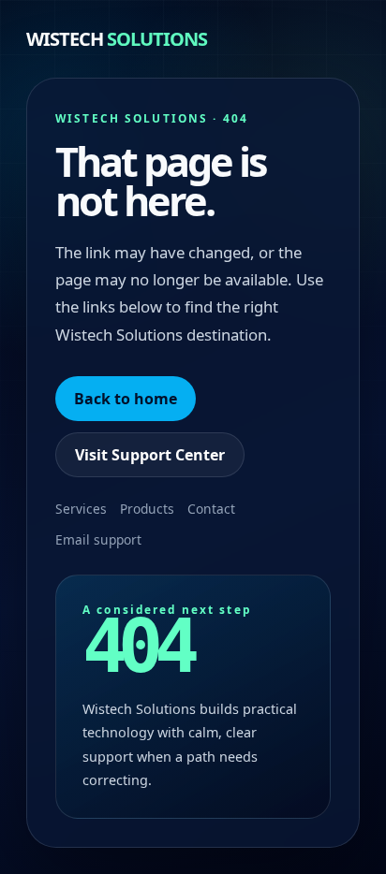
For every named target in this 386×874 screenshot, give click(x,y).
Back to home (125, 398)
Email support (98, 539)
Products (147, 508)
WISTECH (116, 38)
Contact (211, 508)
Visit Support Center (150, 454)
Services (81, 508)
